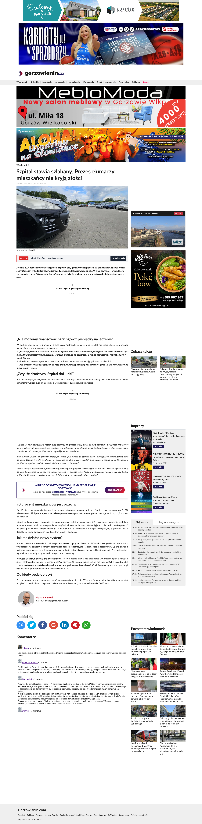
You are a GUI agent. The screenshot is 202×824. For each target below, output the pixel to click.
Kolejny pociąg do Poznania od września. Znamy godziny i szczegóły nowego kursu (160, 581)
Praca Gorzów (86, 815)
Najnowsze (142, 522)
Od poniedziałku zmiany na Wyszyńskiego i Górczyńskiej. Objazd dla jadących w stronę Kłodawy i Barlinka (171, 374)
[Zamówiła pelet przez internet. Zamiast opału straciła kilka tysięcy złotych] (144, 686)
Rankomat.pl (124, 815)
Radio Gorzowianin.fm (69, 815)
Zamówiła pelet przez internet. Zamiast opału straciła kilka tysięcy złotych (159, 553)
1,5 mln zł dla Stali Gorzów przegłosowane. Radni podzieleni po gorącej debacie (160, 528)
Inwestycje (47, 82)
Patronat (39, 815)
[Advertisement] (72, 316)
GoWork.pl (112, 815)
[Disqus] (72, 677)
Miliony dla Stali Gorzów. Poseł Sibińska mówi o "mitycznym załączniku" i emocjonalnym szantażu (160, 559)
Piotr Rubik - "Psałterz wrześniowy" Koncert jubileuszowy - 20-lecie (169, 436)
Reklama (136, 82)
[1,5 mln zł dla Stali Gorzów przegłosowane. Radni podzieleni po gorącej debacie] (144, 639)
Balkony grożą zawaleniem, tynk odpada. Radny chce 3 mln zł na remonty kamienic (160, 575)
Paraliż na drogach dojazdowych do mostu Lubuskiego (158, 570)
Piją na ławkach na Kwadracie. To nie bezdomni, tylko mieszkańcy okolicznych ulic (171, 748)
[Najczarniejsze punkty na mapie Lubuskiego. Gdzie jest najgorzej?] (144, 362)
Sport (99, 82)
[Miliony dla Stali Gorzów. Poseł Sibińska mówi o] (173, 686)
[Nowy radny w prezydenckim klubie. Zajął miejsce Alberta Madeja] (144, 664)
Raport (146, 82)
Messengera (58, 491)
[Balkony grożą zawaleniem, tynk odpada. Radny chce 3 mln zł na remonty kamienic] (173, 711)
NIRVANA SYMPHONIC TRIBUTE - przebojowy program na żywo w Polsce (169, 457)
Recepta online (100, 815)
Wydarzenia (88, 82)
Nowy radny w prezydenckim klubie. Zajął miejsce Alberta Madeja (159, 541)
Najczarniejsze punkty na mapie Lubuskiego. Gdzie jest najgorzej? (143, 372)
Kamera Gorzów (51, 815)
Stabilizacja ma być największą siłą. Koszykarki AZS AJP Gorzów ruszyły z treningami (159, 565)
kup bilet (158, 446)
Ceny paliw (124, 82)
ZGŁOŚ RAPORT (115, 490)
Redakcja (21, 815)
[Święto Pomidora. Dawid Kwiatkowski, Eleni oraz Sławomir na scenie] (173, 664)
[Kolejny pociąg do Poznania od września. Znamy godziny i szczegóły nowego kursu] (144, 736)
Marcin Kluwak (44, 597)
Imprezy (137, 426)
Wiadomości (22, 82)
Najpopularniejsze (169, 522)
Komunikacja (74, 82)
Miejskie (35, 82)
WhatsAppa (72, 491)
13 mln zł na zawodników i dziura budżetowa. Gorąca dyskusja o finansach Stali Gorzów (158, 535)
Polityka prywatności (139, 815)
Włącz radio (120, 258)
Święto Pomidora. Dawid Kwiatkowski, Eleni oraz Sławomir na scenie (160, 547)
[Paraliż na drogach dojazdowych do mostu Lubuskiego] (144, 711)
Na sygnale (60, 82)
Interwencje (110, 82)
